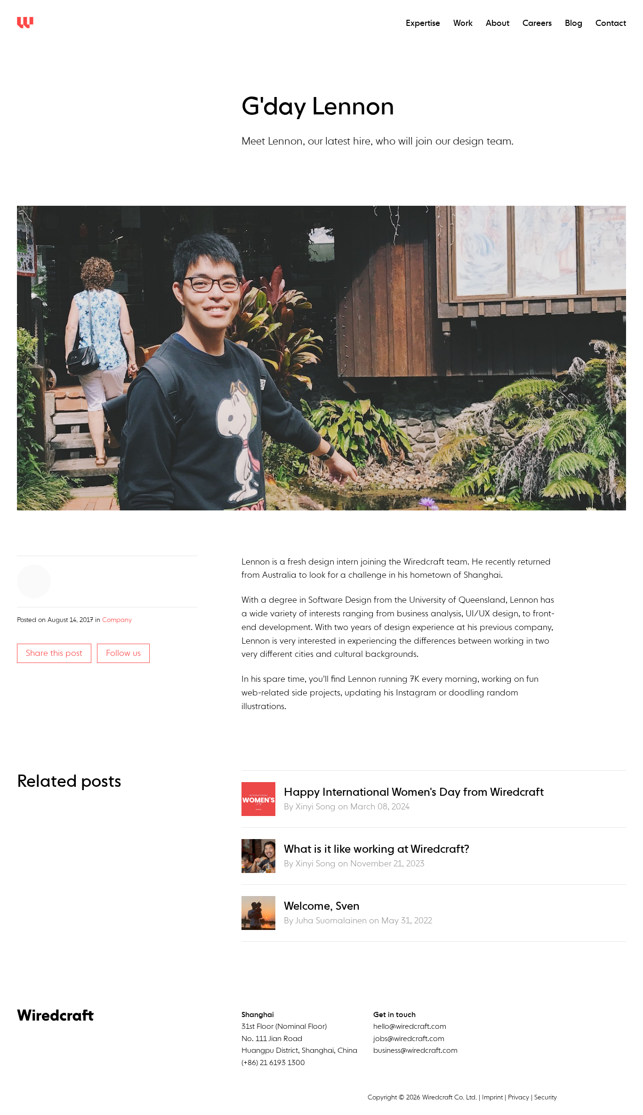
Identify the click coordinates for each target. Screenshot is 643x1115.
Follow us (123, 653)
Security (545, 1097)
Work (463, 23)
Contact (610, 23)
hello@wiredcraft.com (409, 1027)
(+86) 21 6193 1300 (273, 1063)
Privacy (518, 1097)
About (497, 23)
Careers (537, 23)
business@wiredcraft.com (415, 1051)
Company (117, 620)
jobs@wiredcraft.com (408, 1039)
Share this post (54, 653)
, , (299, 1039)
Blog (573, 23)
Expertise (423, 23)
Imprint (492, 1097)
